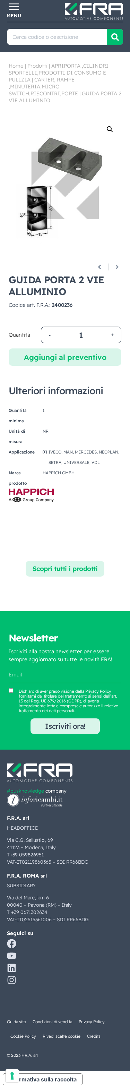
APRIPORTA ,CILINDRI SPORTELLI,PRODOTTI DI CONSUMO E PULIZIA (59, 72)
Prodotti (37, 65)
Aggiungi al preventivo (65, 357)
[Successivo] (115, 267)
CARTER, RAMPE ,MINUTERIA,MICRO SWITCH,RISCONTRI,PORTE (43, 86)
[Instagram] (11, 980)
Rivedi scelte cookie (61, 1036)
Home (16, 65)
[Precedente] (102, 267)
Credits (94, 1036)
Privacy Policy (98, 691)
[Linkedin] (11, 968)
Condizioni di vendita (52, 1021)
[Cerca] (115, 37)
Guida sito (16, 1021)
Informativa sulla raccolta (43, 1079)
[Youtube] (11, 955)
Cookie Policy (23, 1036)
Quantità (19, 334)
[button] (110, 129)
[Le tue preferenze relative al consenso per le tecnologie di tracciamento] (12, 1075)
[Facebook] (11, 943)
